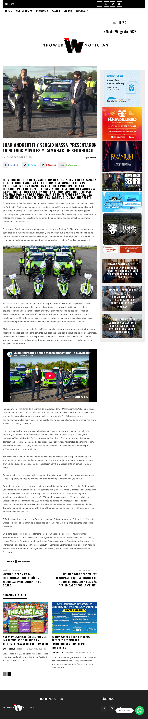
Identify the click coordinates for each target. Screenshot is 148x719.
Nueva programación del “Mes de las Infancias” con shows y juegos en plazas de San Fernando (25, 640)
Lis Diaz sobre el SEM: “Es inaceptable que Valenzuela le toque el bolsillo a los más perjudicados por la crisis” (76, 579)
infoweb (92, 157)
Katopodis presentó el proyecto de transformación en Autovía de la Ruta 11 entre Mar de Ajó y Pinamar (122, 298)
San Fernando (9, 649)
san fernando (24, 561)
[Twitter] (112, 4)
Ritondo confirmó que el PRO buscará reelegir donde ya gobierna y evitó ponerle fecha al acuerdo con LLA (122, 271)
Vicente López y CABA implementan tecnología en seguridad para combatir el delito (22, 579)
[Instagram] (106, 4)
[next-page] (9, 674)
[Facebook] (99, 4)
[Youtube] (119, 4)
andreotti (9, 561)
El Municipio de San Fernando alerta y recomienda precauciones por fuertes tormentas (71, 642)
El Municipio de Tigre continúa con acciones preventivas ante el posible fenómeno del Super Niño (122, 326)
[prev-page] (5, 674)
